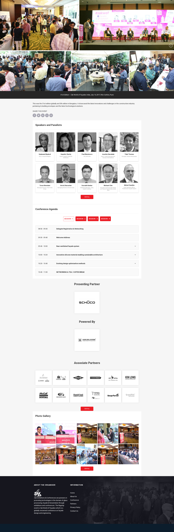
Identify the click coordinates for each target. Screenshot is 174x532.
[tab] (87, 229)
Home (72, 493)
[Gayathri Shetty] (66, 142)
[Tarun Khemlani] (44, 173)
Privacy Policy (75, 507)
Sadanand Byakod (45, 154)
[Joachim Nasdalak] (108, 142)
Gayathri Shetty (66, 154)
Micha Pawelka (129, 185)
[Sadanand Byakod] (44, 142)
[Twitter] (38, 115)
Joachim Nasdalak (108, 154)
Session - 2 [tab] (80, 219)
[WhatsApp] (47, 115)
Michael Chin (108, 185)
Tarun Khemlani (45, 185)
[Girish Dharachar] (66, 173)
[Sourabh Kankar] (87, 173)
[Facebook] (34, 115)
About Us (73, 496)
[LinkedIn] (43, 115)
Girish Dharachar (66, 185)
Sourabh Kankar (87, 185)
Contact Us (74, 511)
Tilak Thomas (129, 154)
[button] (3, 45)
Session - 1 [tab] (68, 219)
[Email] (51, 115)
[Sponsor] (87, 302)
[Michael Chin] (108, 173)
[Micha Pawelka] (129, 173)
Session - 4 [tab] (105, 219)
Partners (73, 504)
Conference (74, 500)
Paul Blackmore (87, 154)
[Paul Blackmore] (87, 142)
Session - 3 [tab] (93, 219)
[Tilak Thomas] (129, 142)
